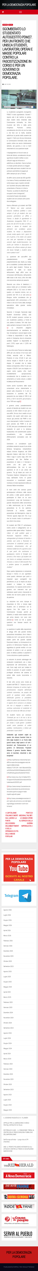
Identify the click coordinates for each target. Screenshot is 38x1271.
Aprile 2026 (7, 930)
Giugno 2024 (8, 1043)
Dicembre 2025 (8, 951)
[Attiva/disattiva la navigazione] (20, 12)
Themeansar (31, 1267)
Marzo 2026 (7, 936)
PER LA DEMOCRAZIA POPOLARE (19, 4)
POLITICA (10, 24)
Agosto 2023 (8, 1095)
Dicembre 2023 (8, 1074)
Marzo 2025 (7, 997)
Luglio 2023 (7, 1100)
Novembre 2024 (9, 1018)
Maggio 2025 (8, 987)
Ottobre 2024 (8, 1023)
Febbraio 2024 (8, 1064)
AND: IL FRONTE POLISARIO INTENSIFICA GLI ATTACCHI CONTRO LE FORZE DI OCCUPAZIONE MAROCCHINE (19, 1149)
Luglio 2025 (7, 977)
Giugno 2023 (8, 1105)
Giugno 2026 (8, 920)
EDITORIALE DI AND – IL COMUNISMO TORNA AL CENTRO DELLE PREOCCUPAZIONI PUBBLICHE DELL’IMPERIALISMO (19, 1132)
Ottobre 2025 (8, 961)
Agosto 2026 (8, 910)
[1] (30, 295)
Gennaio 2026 (8, 946)
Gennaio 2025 (8, 1007)
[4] (12, 620)
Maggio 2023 (8, 1110)
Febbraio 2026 (8, 941)
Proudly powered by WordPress (11, 1267)
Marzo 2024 (7, 1059)
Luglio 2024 (7, 1038)
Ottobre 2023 (8, 1084)
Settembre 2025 (9, 966)
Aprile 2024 (7, 1054)
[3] (20, 401)
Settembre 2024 (9, 1028)
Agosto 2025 (8, 971)
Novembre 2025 (9, 956)
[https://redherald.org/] (19, 1165)
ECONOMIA (5, 24)
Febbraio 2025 (8, 1002)
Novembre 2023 (9, 1079)
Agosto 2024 (8, 1033)
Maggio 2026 (8, 925)
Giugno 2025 (8, 982)
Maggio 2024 (8, 1048)
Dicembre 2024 (8, 1012)
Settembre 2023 (9, 1089)
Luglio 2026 (7, 915)
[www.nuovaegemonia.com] (19, 1196)
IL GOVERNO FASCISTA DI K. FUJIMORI (16, 1118)
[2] (7, 328)
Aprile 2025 (7, 992)
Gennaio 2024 (8, 1069)
